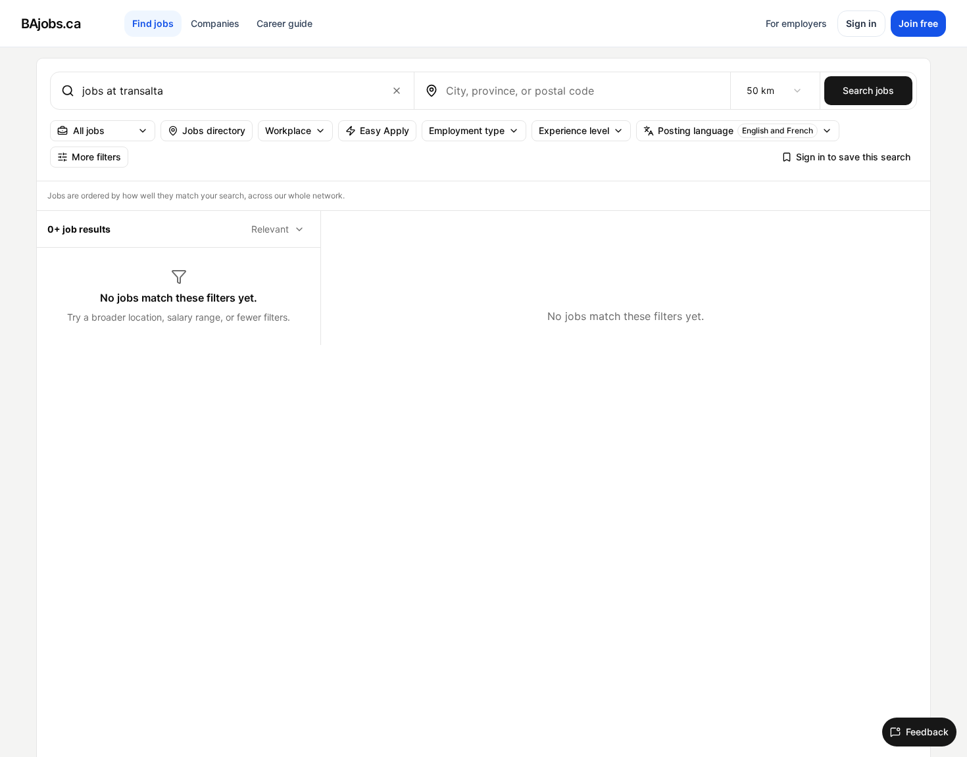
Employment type (467, 130)
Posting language (735, 130)
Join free (918, 23)
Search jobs (868, 90)
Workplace (288, 130)
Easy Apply (384, 130)
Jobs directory (213, 130)
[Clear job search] (397, 91)
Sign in (861, 23)
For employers (796, 23)
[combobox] (229, 90)
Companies (215, 23)
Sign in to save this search (853, 156)
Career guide (284, 23)
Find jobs (153, 23)
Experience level (574, 130)
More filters (96, 156)
